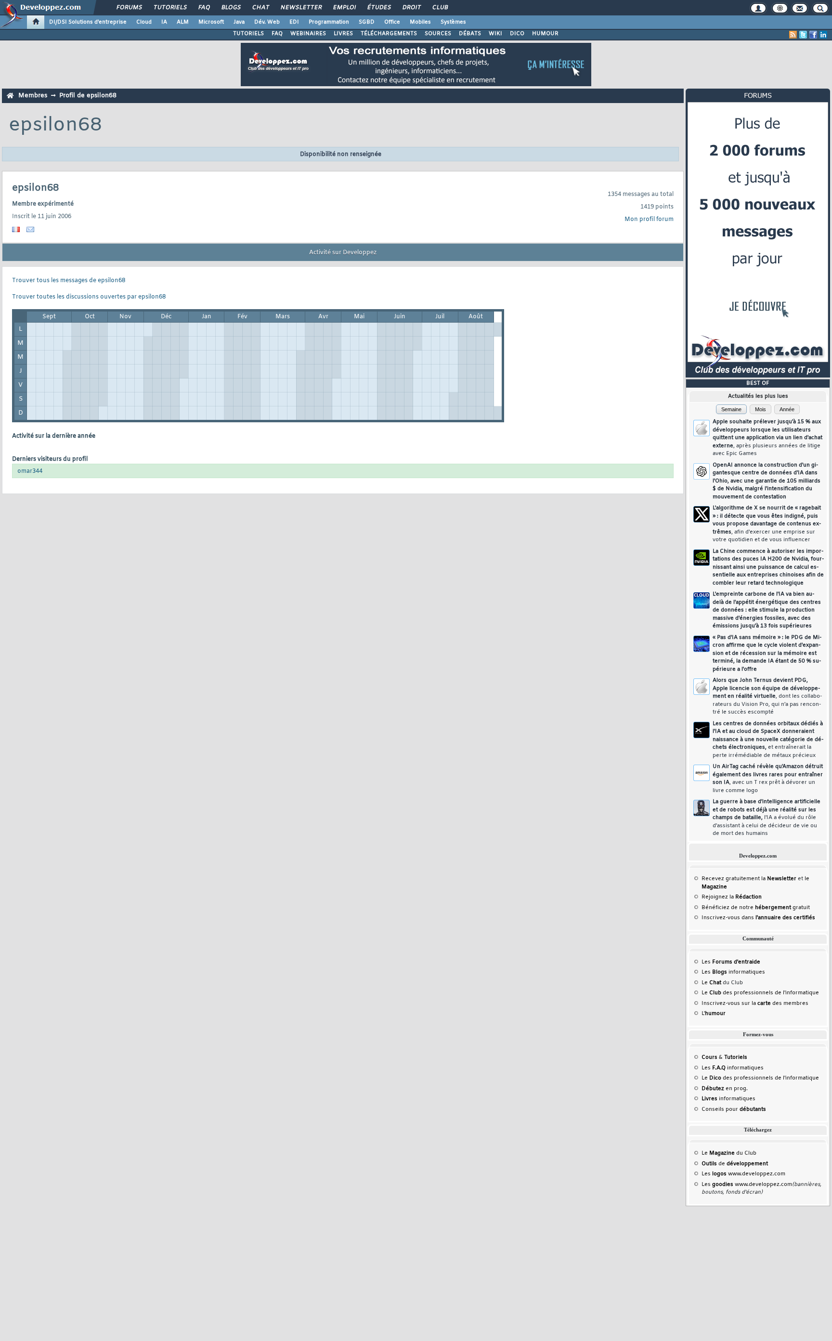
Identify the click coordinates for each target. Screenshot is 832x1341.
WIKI (495, 33)
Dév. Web (267, 22)
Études (378, 8)
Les (731, 962)
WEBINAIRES (308, 33)
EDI (294, 22)
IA (164, 22)
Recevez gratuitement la (749, 878)
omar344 (29, 471)
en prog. (725, 1088)
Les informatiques (733, 972)
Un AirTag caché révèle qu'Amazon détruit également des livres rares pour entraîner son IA (768, 778)
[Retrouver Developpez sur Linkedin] (823, 35)
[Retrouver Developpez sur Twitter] (803, 35)
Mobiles (420, 22)
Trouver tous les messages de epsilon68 (68, 281)
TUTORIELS (248, 33)
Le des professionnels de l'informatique (760, 992)
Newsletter (300, 8)
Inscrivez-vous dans (758, 917)
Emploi (344, 8)
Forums (129, 8)
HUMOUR (545, 33)
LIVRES (343, 33)
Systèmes (453, 22)
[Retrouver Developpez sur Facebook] (813, 35)
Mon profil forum (649, 219)
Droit (411, 8)
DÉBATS (470, 33)
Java (239, 22)
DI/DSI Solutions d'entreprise (88, 22)
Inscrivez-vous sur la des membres (755, 1003)
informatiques (728, 1098)
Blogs (230, 8)
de (735, 1163)
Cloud (144, 22)
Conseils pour (734, 1109)
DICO (517, 33)
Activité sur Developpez (343, 253)
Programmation (329, 22)
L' (714, 1013)
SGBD (367, 22)
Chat (260, 8)
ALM (183, 22)
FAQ (203, 8)
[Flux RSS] (793, 35)
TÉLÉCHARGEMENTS (389, 33)
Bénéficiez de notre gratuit (756, 907)
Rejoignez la (732, 897)
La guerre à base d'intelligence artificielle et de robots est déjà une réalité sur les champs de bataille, (766, 817)
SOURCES (438, 33)
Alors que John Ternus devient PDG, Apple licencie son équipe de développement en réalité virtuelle (767, 696)
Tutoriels (169, 8)
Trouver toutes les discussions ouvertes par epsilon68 (89, 297)
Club (439, 8)
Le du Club (729, 1153)
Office (392, 22)
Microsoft (211, 22)
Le (711, 982)
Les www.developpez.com (743, 1174)
